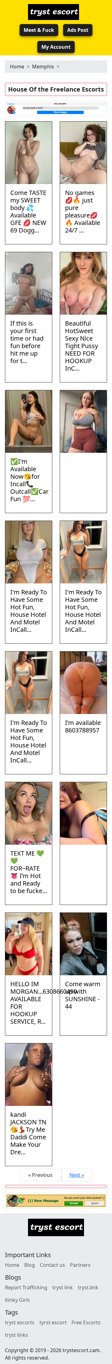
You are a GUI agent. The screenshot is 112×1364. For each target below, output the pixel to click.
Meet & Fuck (39, 30)
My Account (56, 46)
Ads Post (77, 30)
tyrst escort (53, 1322)
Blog (29, 1265)
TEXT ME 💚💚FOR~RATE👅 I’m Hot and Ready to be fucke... (28, 872)
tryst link (62, 1287)
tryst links (16, 1335)
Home (17, 66)
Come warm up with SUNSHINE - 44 (82, 995)
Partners (80, 1265)
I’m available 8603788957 (83, 726)
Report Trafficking (26, 1287)
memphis (43, 66)
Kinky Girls (17, 1300)
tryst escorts (20, 1322)
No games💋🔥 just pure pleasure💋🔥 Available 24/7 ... (82, 211)
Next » (76, 1175)
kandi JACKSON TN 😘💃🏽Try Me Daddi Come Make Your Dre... (28, 1133)
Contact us (52, 1265)
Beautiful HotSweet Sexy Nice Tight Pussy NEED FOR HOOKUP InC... (81, 345)
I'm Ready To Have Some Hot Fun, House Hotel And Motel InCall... (28, 611)
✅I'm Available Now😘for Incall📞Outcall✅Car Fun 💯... (29, 480)
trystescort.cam (81, 1350)
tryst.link (88, 1287)
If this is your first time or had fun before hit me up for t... (27, 342)
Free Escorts (86, 1322)
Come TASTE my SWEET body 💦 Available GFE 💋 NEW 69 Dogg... (28, 211)
